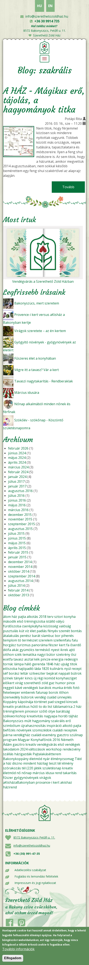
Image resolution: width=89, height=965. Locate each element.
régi (40, 678)
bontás (76, 631)
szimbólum (11, 725)
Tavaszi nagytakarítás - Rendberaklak (43, 381)
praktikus (22, 706)
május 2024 (17, 457)
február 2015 (18, 552)
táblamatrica (62, 706)
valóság (65, 626)
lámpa (19, 664)
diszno (17, 763)
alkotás (32, 616)
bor (57, 635)
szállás (8, 754)
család (51, 697)
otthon (8, 654)
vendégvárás (47, 744)
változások (36, 749)
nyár (46, 758)
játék (38, 768)
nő (19, 773)
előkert (8, 683)
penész (25, 635)
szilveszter (37, 673)
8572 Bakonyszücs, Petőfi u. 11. (44, 31)
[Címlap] (44, 47)
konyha (70, 616)
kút (21, 631)
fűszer (8, 777)
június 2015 (17, 538)
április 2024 (17, 462)
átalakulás (11, 635)
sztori (58, 616)
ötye (51, 711)
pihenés (67, 635)
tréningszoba (34, 621)
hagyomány (41, 721)
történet (40, 702)
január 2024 (17, 476)
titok (73, 664)
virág (19, 683)
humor (60, 683)
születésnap (51, 768)
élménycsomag (62, 758)
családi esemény (43, 735)
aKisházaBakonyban (19, 782)
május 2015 (17, 543)
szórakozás (12, 768)
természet (30, 640)
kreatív (8, 706)
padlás (42, 631)
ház (14, 616)
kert (62, 645)
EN (50, 6)
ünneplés (64, 697)
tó (19, 640)
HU (39, 6)
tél (59, 763)
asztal (28, 659)
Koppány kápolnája (18, 702)
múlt (27, 721)
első (20, 621)
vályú (60, 621)
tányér (19, 678)
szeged (59, 702)
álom (7, 616)
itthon (64, 692)
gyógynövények (26, 777)
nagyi (41, 654)
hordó (63, 716)
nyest (55, 649)
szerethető (32, 683)
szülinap (76, 735)
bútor (50, 654)
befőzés (9, 730)
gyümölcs (27, 649)
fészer (53, 645)
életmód (35, 758)
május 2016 (17, 505)
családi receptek (64, 730)
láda (37, 668)
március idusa (43, 773)
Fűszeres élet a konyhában (35, 358)
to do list (45, 706)
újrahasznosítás (33, 725)
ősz (73, 654)
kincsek (72, 702)
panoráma (39, 645)
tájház (73, 716)
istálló (50, 621)
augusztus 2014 (20, 580)
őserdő (75, 645)
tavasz (18, 659)
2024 (24, 749)
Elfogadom (12, 958)
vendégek (30, 687)
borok (53, 692)
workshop (54, 749)
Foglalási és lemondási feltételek (36, 876)
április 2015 (17, 548)
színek (8, 678)
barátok (45, 687)
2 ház (77, 706)
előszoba (10, 668)
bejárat (52, 673)
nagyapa (50, 716)
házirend (10, 787)
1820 (45, 668)
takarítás (70, 773)
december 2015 (20, 514)
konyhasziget (66, 678)
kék (37, 659)
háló (27, 664)
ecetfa (8, 659)
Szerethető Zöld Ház (46, 35)
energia (57, 659)
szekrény (63, 654)
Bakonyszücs (13, 721)
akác (15, 649)
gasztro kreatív (24, 744)
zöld (45, 683)
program (10, 739)
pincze (46, 659)
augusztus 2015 (20, 528)
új (35, 678)
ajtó (72, 649)
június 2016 (17, 500)
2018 (42, 616)
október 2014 (18, 571)
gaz (51, 683)
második (9, 621)
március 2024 (18, 467)
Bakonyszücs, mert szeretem (36, 303)
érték (68, 687)
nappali (64, 673)
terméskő (42, 649)
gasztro (63, 735)
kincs (29, 678)
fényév (53, 631)
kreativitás (35, 716)
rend (58, 773)
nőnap (27, 773)
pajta (22, 616)
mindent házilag (35, 763)
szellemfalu (62, 640)
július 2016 (16, 495)
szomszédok (42, 730)
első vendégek (69, 744)
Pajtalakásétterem (47, 754)
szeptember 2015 (21, 524)
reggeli (8, 687)
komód (49, 678)
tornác (8, 664)
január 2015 (17, 557)
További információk (18, 949)
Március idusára (26, 392)
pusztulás (10, 631)
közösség (50, 626)
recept (77, 668)
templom (10, 640)
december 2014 (20, 562)
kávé (18, 687)
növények (23, 730)
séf (5, 673)
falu (75, 640)
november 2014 (20, 566)
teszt (53, 763)
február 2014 (18, 590)
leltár (24, 673)
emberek (28, 692)
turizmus (24, 645)
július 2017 (16, 481)
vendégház (21, 735)
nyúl (67, 668)
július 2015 (16, 533)
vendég (40, 697)
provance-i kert (47, 782)
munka (57, 687)
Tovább (73, 187)
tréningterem (13, 711)
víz (27, 631)
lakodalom (11, 749)
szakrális (58, 721)
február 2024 (18, 472)
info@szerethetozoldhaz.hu (46, 16)
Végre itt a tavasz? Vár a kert (36, 369)
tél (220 (27, 768)
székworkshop (14, 716)
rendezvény (72, 749)
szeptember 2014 (21, 576)
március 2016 (18, 510)
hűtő (34, 706)
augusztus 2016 (20, 491)
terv (50, 616)
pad (51, 702)
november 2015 (20, 519)
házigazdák (23, 754)
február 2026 (18, 448)
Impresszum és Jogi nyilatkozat (35, 883)
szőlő (43, 711)
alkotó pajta (72, 725)
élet (33, 631)
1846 (49, 664)
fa (67, 645)
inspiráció (54, 725)
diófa (7, 649)
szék (18, 654)
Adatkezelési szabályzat (30, 870)
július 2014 (16, 585)
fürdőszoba (12, 626)
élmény (67, 763)
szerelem (45, 640)
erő (68, 721)
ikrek (64, 649)
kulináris (56, 668)
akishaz (66, 782)
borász (14, 673)
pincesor (31, 711)
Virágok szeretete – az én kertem (40, 331)
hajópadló (26, 668)
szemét (64, 631)
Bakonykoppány (16, 758)
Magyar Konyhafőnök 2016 (39, 739)
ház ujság (61, 664)
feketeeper (11, 692)
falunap (42, 692)
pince (71, 683)
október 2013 (18, 595)
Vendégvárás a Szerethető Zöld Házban (43, 281)
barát (36, 635)
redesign (71, 659)
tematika (29, 654)
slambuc (47, 635)
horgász (9, 645)
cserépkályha (32, 626)
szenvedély (11, 697)
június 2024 (17, 453)
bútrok (76, 673)
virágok (45, 777)
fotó (76, 687)
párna (7, 735)
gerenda (38, 664)
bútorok (27, 697)
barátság (63, 711)
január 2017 (17, 486)
